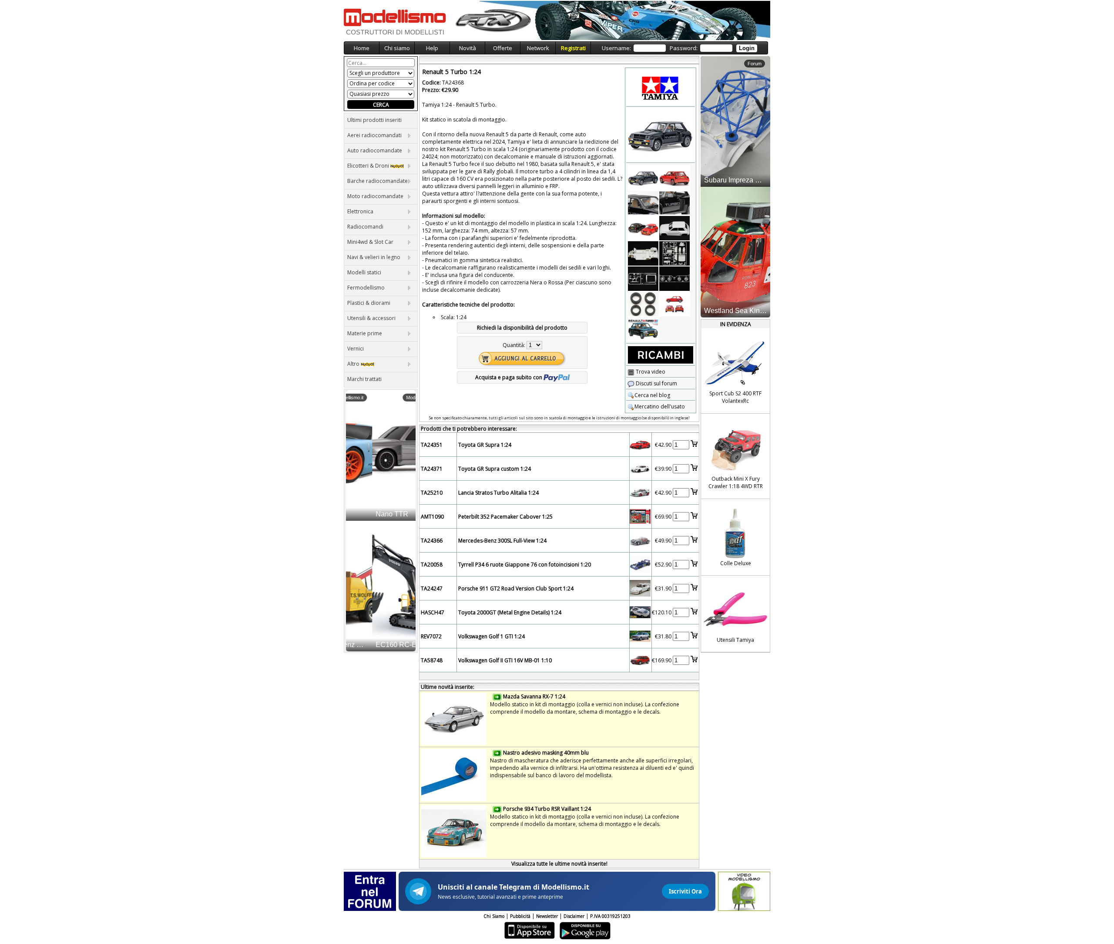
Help (432, 48)
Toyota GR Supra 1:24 (484, 444)
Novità (467, 48)
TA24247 (432, 588)
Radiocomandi (365, 226)
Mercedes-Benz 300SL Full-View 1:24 (502, 540)
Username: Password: (678, 48)
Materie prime (364, 333)
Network (538, 48)
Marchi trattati (364, 379)
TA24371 (432, 468)
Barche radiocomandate (377, 181)
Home (361, 48)
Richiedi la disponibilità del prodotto (522, 327)
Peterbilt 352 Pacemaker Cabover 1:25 (505, 516)
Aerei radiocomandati (374, 135)
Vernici (355, 348)
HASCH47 (432, 612)
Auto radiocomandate (374, 150)
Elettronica (360, 211)
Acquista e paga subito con (509, 377)
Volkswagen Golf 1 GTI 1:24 (491, 636)
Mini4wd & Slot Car (370, 242)
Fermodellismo (366, 287)
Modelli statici (364, 272)
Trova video (649, 371)
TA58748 (432, 660)
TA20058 (432, 564)
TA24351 (432, 444)
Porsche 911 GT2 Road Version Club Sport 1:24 (516, 588)
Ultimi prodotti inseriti (374, 120)
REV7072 (431, 636)
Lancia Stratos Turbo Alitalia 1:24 (498, 492)
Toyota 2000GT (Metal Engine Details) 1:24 (509, 612)
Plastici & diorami (368, 303)
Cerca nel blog (652, 395)
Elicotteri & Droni (368, 165)
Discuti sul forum (655, 383)
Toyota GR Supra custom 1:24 (494, 468)
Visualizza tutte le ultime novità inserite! (559, 863)
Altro (354, 363)
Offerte (502, 48)
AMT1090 (432, 516)
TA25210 (432, 492)
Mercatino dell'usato (659, 406)
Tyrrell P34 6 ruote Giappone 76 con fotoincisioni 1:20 (524, 564)
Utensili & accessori (371, 318)
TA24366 (432, 540)
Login (747, 48)
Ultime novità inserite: (447, 687)
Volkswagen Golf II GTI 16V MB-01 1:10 (505, 660)
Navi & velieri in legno (373, 257)
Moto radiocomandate (375, 196)
